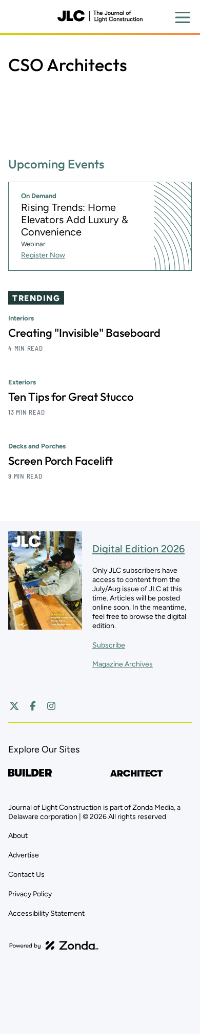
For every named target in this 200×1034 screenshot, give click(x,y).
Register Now (43, 255)
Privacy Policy (30, 894)
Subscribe (108, 645)
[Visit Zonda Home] (53, 945)
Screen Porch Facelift (60, 461)
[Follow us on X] (14, 706)
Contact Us (26, 874)
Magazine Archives (122, 664)
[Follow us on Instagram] (51, 706)
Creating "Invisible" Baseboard (84, 333)
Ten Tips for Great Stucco (70, 397)
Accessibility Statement (46, 913)
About (18, 835)
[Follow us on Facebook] (33, 706)
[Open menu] (182, 17)
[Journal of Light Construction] (100, 16)
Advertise (23, 855)
